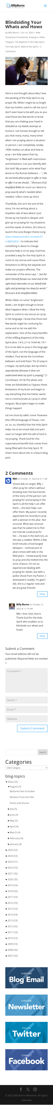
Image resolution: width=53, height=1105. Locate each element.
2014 (13, 914)
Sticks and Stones (19, 803)
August (15, 786)
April (14, 826)
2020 (13, 879)
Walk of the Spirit (29, 46)
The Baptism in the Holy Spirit (29, 42)
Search (42, 752)
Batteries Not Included (22, 791)
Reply (42, 594)
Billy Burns (13, 32)
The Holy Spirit (12, 46)
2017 (13, 897)
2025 (13, 850)
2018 (13, 891)
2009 (13, 944)
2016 (13, 903)
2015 (13, 908)
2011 (13, 932)
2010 (13, 938)
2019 (13, 885)
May (14, 820)
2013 (13, 920)
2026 (13, 781)
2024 (13, 856)
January (16, 844)
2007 (13, 955)
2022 (13, 867)
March (15, 832)
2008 (13, 950)
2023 (13, 861)
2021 (13, 873)
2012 (13, 926)
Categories (18, 762)
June (14, 814)
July (13, 808)
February (16, 838)
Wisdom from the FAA (22, 797)
